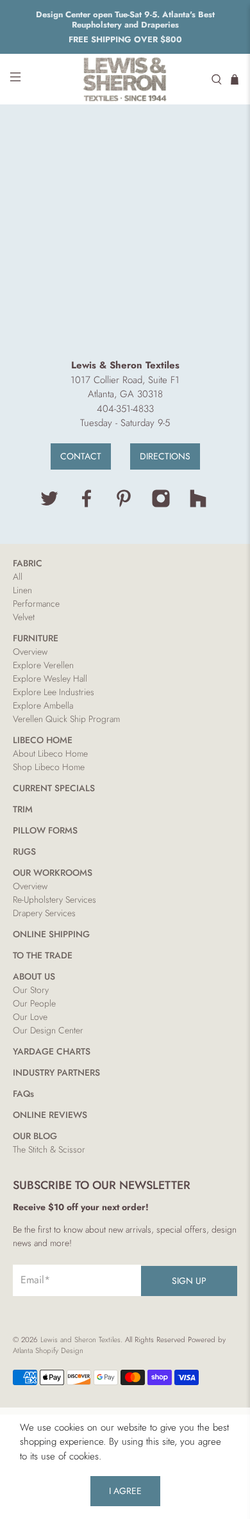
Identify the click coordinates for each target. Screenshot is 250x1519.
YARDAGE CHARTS (51, 1051)
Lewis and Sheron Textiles (80, 1339)
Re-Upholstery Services (54, 899)
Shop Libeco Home (49, 766)
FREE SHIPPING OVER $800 (125, 39)
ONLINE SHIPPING (51, 934)
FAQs (23, 1093)
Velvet (24, 617)
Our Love (30, 1016)
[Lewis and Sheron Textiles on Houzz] (198, 505)
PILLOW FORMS (45, 830)
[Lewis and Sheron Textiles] (125, 79)
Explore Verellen (43, 665)
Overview (30, 651)
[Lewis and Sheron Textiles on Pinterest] (123, 505)
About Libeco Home (50, 753)
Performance (36, 603)
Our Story (31, 989)
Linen (22, 590)
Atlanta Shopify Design (48, 1350)
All (17, 576)
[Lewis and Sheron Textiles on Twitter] (49, 505)
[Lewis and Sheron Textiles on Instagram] (161, 505)
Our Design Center (48, 1030)
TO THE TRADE (42, 955)
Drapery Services (44, 913)
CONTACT (80, 456)
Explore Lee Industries (53, 692)
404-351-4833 (125, 409)
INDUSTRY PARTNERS (56, 1072)
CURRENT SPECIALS (54, 788)
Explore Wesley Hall (50, 678)
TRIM (23, 809)
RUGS (24, 851)
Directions (165, 456)
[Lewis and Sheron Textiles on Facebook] (86, 505)
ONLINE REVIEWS (50, 1114)
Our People (34, 1003)
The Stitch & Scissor (49, 1149)
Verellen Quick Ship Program (66, 718)
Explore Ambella (43, 705)
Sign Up (189, 1280)
